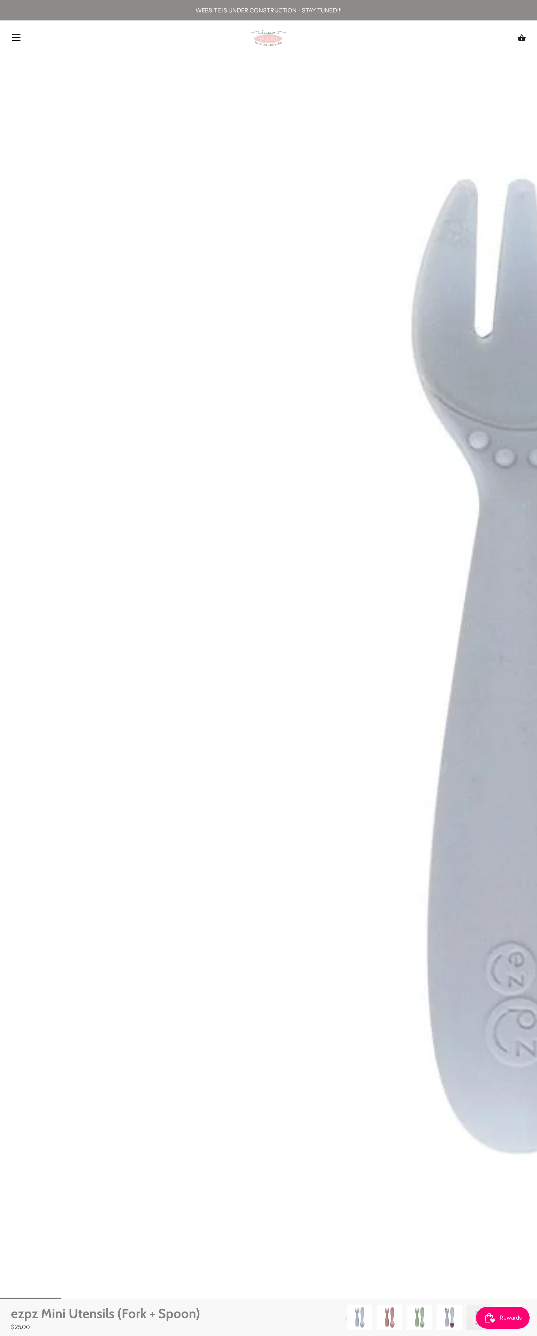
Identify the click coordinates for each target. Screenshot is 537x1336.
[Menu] (16, 39)
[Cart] (521, 38)
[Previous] (346, 1318)
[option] (359, 1318)
